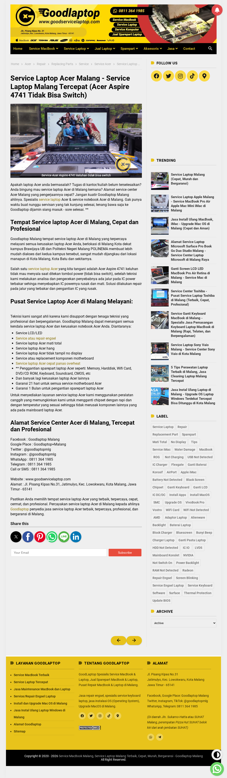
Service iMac (161, 449)
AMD (156, 517)
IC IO (186, 547)
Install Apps (177, 495)
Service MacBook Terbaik (31, 675)
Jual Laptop (103, 49)
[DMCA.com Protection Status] (90, 727)
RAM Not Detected (165, 570)
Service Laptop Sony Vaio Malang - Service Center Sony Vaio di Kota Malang (193, 349)
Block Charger (162, 532)
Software (159, 593)
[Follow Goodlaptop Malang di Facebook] (82, 715)
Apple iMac (188, 472)
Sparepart (128, 49)
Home (17, 49)
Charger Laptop (163, 540)
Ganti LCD (200, 487)
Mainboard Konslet (166, 555)
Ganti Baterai (197, 464)
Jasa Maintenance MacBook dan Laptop (42, 689)
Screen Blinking (187, 578)
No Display (178, 442)
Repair (182, 427)
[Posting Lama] (134, 640)
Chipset (158, 487)
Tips (194, 442)
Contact (189, 49)
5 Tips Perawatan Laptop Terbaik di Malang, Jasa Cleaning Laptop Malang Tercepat (189, 374)
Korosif (158, 472)
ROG (156, 457)
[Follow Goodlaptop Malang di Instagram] (180, 76)
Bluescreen (184, 532)
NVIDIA (188, 555)
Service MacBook (42, 49)
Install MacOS (199, 495)
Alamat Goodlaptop (27, 724)
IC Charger (160, 464)
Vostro (157, 510)
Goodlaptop (19, 509)
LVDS (198, 547)
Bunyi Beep (204, 532)
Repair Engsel (162, 578)
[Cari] (207, 45)
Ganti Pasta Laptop (192, 540)
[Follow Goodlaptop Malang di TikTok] (192, 76)
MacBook (205, 449)
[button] (76, 141)
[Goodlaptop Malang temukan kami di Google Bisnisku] (204, 76)
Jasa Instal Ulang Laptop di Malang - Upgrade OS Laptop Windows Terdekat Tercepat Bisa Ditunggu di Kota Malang (193, 396)
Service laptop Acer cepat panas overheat (48, 363)
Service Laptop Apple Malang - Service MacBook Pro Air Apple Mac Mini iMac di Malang (192, 203)
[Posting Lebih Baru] (118, 640)
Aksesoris (151, 49)
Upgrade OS (173, 502)
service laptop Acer (43, 269)
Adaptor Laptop (176, 517)
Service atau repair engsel (36, 338)
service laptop (50, 199)
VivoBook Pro (195, 502)
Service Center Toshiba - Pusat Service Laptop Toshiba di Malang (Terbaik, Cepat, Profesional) (193, 297)
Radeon (187, 570)
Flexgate (177, 464)
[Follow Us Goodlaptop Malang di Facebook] (156, 76)
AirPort (172, 472)
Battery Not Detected (167, 480)
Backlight (159, 525)
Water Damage (184, 449)
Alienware (198, 517)
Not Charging (174, 457)
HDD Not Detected (165, 547)
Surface (174, 593)
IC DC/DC (159, 495)
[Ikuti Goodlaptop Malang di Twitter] (168, 76)
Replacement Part (165, 434)
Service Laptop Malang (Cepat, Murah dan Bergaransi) (188, 179)
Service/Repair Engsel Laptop (35, 696)
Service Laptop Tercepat (31, 682)
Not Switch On (162, 563)
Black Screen (195, 480)
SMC (156, 502)
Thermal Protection (197, 593)
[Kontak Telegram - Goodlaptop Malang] (159, 737)
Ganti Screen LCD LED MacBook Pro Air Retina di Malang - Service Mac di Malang (190, 275)
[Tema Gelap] (217, 754)
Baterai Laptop (180, 525)
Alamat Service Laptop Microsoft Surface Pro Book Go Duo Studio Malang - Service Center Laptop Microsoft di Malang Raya (191, 251)
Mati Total (160, 442)
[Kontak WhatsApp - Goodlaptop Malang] (150, 737)
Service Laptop (75, 49)
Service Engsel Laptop (168, 585)
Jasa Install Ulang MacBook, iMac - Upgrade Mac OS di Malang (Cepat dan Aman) (192, 223)
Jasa (170, 49)
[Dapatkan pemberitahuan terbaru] (217, 10)
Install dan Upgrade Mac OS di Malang (40, 703)
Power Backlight (187, 563)
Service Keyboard (200, 585)
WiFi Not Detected (196, 510)
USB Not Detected (200, 457)
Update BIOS (161, 600)
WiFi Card (172, 510)
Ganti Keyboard (178, 487)
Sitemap (19, 731)
